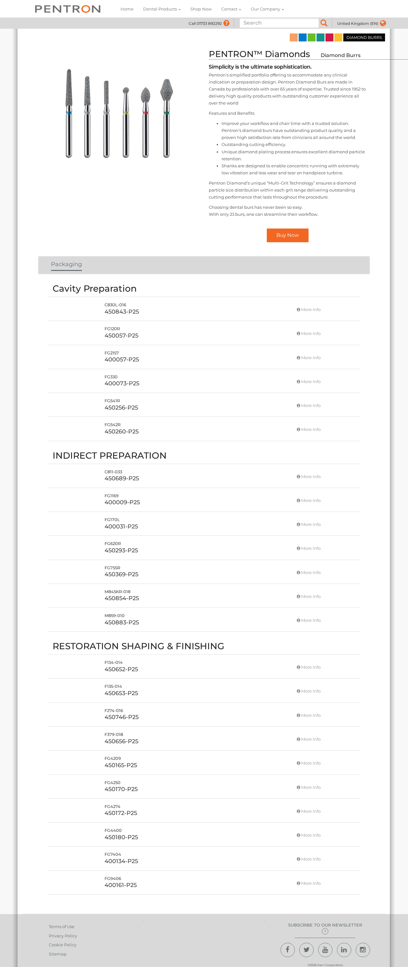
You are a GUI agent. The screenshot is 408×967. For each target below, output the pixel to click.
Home (127, 8)
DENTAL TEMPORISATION (338, 37)
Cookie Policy (62, 944)
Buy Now (287, 235)
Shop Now (201, 8)
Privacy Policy (63, 935)
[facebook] (287, 950)
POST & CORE (329, 37)
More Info (310, 309)
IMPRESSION (294, 37)
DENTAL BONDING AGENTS (312, 37)
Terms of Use (62, 926)
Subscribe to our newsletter (325, 924)
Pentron (67, 9)
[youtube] (325, 950)
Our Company (265, 8)
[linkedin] (344, 950)
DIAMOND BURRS (364, 37)
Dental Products (160, 8)
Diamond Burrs (341, 55)
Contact (229, 8)
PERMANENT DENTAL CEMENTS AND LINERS (320, 37)
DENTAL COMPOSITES (303, 37)
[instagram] (363, 950)
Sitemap (58, 953)
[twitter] (306, 950)
